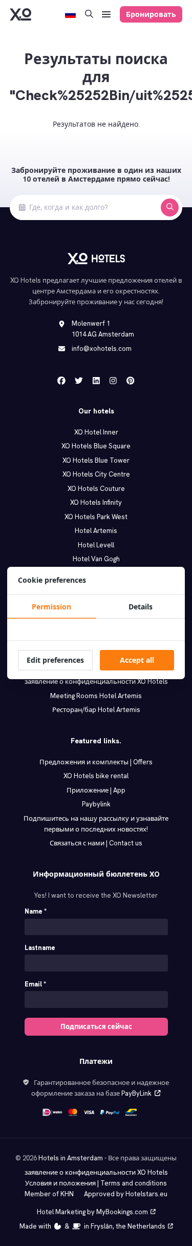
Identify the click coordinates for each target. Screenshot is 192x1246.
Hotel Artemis (96, 530)
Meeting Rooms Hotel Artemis (96, 695)
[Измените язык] (70, 15)
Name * (36, 911)
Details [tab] (141, 606)
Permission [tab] (51, 606)
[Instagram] (113, 380)
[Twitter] (79, 380)
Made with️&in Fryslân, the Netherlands (92, 1226)
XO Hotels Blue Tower (96, 460)
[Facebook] (61, 380)
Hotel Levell (96, 545)
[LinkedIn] (96, 380)
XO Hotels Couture (96, 488)
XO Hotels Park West (96, 516)
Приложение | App (96, 790)
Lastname (40, 947)
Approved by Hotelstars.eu (125, 1194)
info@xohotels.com (102, 348)
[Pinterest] (130, 380)
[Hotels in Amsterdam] (20, 14)
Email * (35, 984)
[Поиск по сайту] (89, 15)
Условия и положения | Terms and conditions (96, 1183)
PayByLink (136, 1093)
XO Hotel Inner (96, 432)
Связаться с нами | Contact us (96, 843)
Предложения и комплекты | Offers (96, 762)
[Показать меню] (106, 15)
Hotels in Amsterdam (70, 1158)
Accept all (137, 660)
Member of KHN (49, 1194)
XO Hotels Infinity (96, 502)
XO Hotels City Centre (96, 474)
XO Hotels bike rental (96, 776)
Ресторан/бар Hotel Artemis (96, 709)
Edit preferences (55, 660)
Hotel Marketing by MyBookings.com (92, 1212)
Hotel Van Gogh (96, 559)
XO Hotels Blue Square (96, 446)
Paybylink (96, 804)
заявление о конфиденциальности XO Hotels (96, 681)
